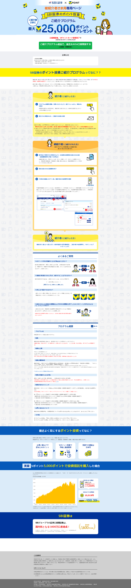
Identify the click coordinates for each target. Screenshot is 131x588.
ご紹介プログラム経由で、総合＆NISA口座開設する (65, 45)
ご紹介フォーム (53, 284)
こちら (57, 381)
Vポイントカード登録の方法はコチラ (44, 371)
